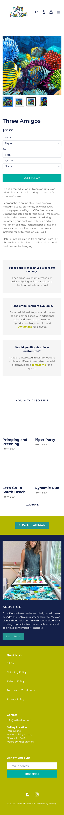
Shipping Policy (16, 672)
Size (4, 149)
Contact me (25, 326)
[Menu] (58, 12)
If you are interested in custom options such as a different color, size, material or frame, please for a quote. (32, 363)
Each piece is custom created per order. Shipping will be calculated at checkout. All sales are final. (32, 281)
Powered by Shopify (46, 803)
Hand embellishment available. (32, 305)
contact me (39, 364)
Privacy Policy (15, 699)
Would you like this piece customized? (32, 349)
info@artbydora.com (19, 720)
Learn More (13, 636)
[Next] (54, 65)
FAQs (10, 663)
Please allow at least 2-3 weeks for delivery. (32, 269)
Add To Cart (32, 178)
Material (7, 137)
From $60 (9, 448)
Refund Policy (15, 681)
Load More (32, 504)
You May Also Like (32, 400)
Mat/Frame (8, 160)
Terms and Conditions (21, 690)
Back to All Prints (33, 525)
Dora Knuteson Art (25, 803)
